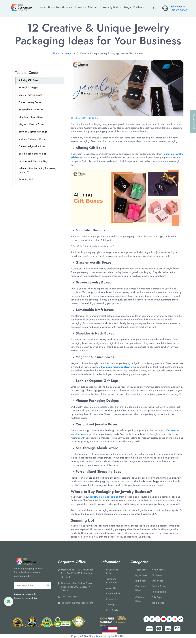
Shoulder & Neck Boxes (31, 117)
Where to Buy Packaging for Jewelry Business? (37, 170)
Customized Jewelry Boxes (32, 146)
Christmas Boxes (140, 599)
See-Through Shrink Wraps (32, 153)
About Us (111, 588)
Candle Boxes (158, 586)
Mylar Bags (141, 575)
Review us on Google (25, 594)
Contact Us (111, 599)
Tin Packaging (158, 591)
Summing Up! (26, 179)
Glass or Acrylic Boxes (30, 95)
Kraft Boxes (157, 580)
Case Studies (112, 610)
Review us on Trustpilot (25, 598)
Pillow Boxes (157, 569)
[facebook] (146, 619)
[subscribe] (48, 585)
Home (42, 7)
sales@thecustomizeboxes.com (77, 602)
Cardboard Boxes (141, 588)
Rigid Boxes (141, 580)
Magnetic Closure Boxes (31, 124)
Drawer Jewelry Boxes (30, 102)
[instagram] (158, 619)
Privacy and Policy (112, 571)
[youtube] (163, 619)
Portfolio (138, 7)
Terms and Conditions (111, 580)
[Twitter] (152, 619)
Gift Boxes (156, 575)
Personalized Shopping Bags (33, 161)
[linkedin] (169, 619)
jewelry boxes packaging (104, 496)
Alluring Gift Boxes (29, 80)
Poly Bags (156, 597)
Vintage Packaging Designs (33, 139)
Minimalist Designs (28, 87)
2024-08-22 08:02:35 (86, 118)
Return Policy (113, 593)
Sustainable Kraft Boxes (31, 109)
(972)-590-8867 (179, 10)
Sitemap (110, 604)
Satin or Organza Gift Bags (33, 131)
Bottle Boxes (157, 602)
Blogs (127, 7)
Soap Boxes (141, 569)
